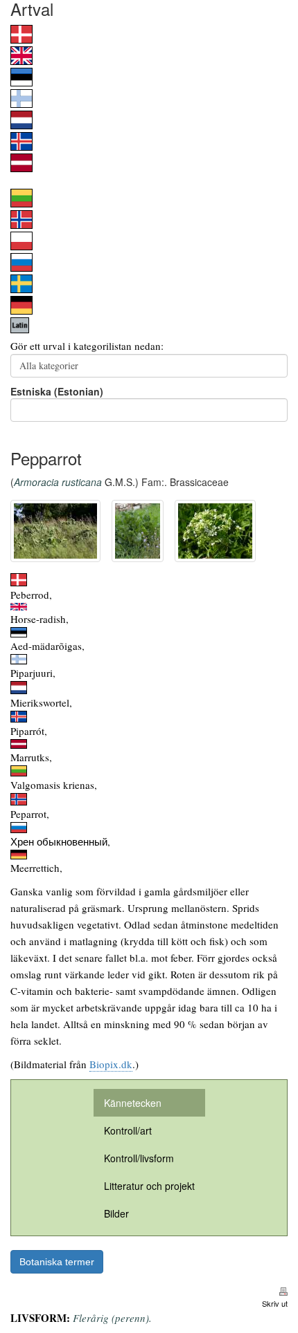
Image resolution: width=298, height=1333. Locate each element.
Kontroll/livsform (139, 1158)
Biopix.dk (110, 1064)
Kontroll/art (128, 1130)
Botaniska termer (56, 1261)
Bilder (116, 1213)
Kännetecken (132, 1103)
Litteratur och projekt (149, 1186)
